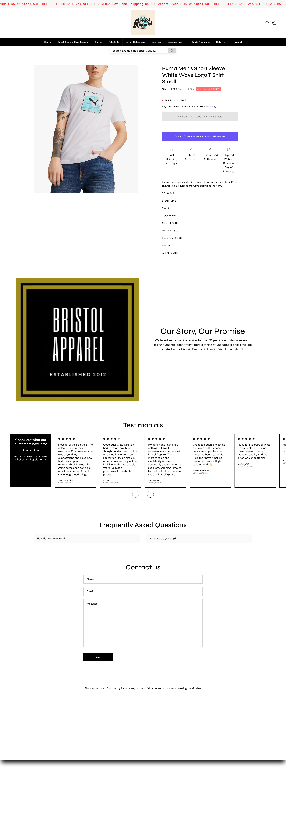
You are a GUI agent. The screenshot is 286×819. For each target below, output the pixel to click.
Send (98, 657)
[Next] (150, 494)
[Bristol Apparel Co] (143, 22)
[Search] (172, 50)
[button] (267, 22)
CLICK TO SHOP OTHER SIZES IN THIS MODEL (200, 136)
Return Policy (98, 787)
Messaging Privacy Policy (105, 798)
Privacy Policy (98, 792)
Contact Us (97, 781)
